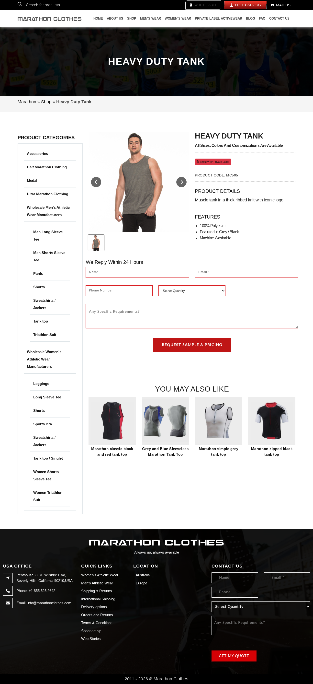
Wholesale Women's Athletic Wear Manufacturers (44, 359)
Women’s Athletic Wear (99, 575)
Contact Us (279, 18)
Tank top (40, 321)
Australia (143, 575)
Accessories (37, 153)
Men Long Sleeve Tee (48, 235)
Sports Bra (42, 424)
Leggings (41, 384)
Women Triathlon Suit (47, 496)
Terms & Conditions (96, 623)
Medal (32, 180)
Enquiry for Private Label (214, 161)
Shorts (39, 287)
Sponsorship (91, 631)
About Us (115, 18)
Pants (38, 273)
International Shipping (98, 599)
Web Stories (91, 639)
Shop (131, 18)
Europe (141, 583)
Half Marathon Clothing (47, 167)
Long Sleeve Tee (47, 397)
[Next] (181, 182)
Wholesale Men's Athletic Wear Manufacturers (48, 211)
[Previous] (96, 182)
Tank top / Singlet (48, 458)
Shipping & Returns (96, 591)
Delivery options (94, 607)
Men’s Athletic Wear (97, 583)
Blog (250, 18)
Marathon (27, 101)
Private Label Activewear (218, 18)
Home (98, 18)
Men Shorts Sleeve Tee (49, 256)
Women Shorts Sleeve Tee (46, 475)
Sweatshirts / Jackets (44, 304)
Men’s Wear (150, 18)
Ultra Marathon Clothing (47, 194)
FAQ (262, 18)
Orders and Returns (97, 615)
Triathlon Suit (44, 335)
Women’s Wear (178, 18)
